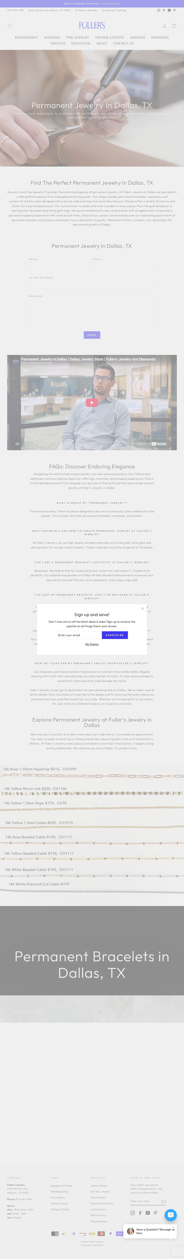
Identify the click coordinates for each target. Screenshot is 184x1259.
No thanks (92, 644)
